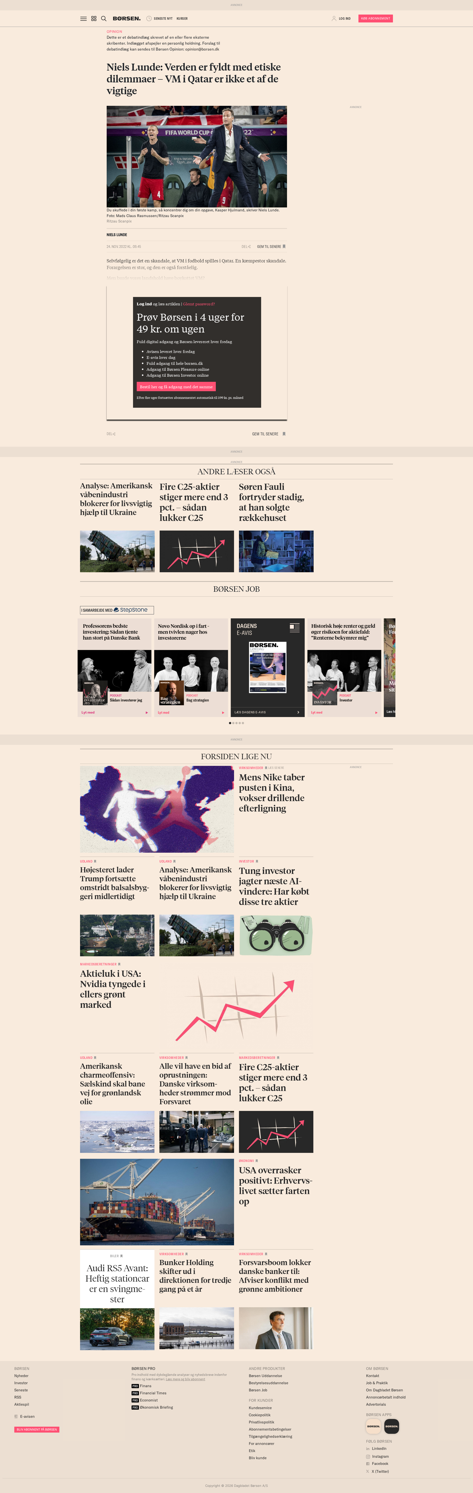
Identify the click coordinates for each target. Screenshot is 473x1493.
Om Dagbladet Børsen (384, 1390)
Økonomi (246, 1161)
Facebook (379, 1463)
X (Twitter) (380, 1471)
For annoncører (261, 1443)
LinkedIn (379, 1448)
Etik (252, 1450)
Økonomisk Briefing (153, 1407)
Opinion (114, 31)
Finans (142, 1385)
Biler (114, 1256)
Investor (246, 861)
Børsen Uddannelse (265, 1375)
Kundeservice (260, 1407)
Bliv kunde (258, 1458)
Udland (86, 861)
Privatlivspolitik (261, 1422)
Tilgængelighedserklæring (270, 1436)
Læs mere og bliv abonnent (185, 1379)
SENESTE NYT (163, 18)
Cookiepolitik (259, 1415)
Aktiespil (21, 1404)
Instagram (380, 1456)
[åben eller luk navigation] (84, 18)
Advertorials (376, 1404)
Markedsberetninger (98, 964)
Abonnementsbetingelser (270, 1429)
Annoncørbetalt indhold (386, 1397)
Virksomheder (251, 768)
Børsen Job (258, 1390)
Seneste (21, 1390)
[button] (94, 18)
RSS (17, 1397)
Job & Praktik (377, 1383)
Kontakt (372, 1375)
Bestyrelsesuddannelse (268, 1383)
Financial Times (150, 1393)
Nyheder (21, 1375)
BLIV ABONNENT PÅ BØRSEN (37, 1429)
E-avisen (27, 1416)
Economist (145, 1400)
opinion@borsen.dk (202, 49)
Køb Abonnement (375, 18)
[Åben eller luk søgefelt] (104, 18)
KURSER (182, 18)
